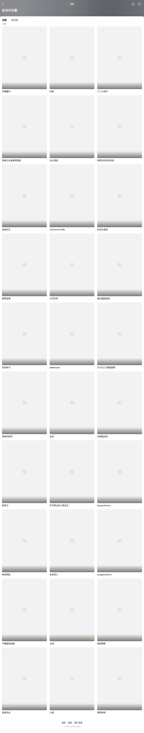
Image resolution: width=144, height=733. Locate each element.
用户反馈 (78, 723)
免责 (70, 723)
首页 (64, 723)
